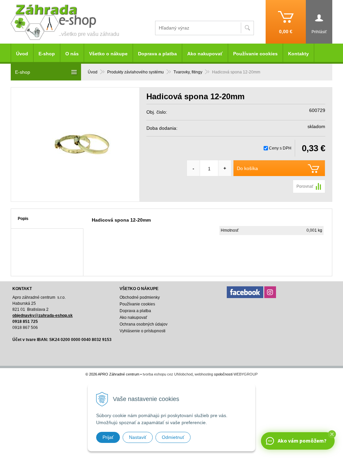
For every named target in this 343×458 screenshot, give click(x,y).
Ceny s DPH (280, 148)
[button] (332, 434)
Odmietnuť (173, 437)
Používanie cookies (255, 53)
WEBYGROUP (245, 374)
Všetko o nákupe (108, 53)
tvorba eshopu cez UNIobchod (168, 374)
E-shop (47, 53)
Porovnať (305, 186)
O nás (72, 53)
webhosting (204, 374)
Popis (23, 218)
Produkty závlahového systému (135, 72)
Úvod (92, 72)
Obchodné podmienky (140, 297)
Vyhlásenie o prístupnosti (142, 331)
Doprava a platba (157, 53)
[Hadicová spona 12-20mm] (75, 144)
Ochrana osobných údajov (143, 324)
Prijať (108, 437)
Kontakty (298, 53)
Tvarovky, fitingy (188, 72)
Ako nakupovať (205, 53)
